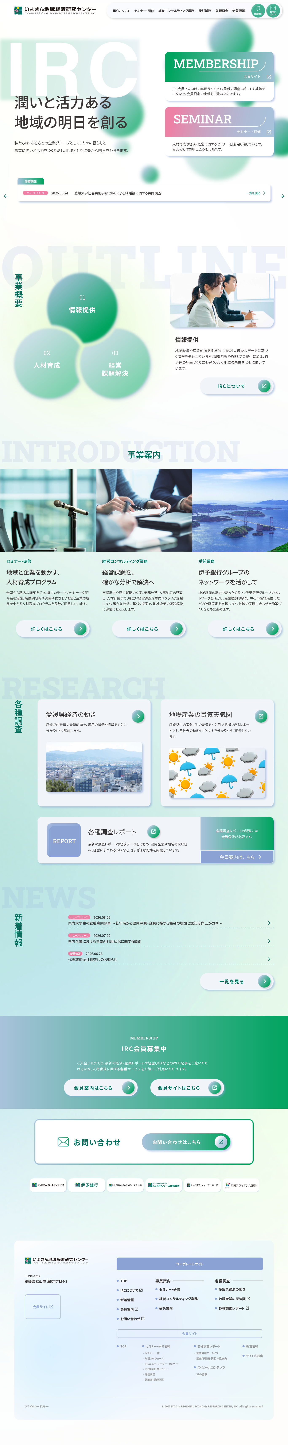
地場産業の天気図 (232, 1299)
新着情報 (238, 10)
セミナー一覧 (152, 1353)
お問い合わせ (130, 1319)
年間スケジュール (154, 1358)
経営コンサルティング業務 (176, 10)
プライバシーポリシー (37, 1406)
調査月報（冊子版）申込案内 (211, 1358)
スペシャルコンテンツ (211, 1367)
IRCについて (121, 10)
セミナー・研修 (144, 10)
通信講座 (150, 1374)
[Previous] (5, 196)
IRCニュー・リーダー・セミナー (161, 1363)
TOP (123, 1281)
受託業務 (205, 10)
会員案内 (127, 1309)
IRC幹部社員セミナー (157, 1368)
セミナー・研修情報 (158, 1346)
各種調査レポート (232, 1308)
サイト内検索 (254, 1356)
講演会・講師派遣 (154, 1379)
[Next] (282, 196)
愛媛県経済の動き (232, 1289)
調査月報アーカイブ (207, 1353)
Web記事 (201, 1374)
